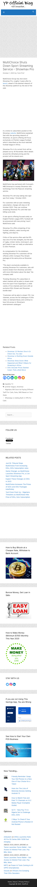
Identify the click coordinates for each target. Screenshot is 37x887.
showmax (20, 387)
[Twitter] (8, 377)
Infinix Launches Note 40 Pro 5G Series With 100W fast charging (17, 839)
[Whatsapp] (15, 377)
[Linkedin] (12, 377)
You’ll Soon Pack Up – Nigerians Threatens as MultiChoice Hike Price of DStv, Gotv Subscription (18, 494)
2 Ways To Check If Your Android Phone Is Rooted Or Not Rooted (22, 821)
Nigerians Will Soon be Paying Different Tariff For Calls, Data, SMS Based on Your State (18, 392)
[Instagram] (19, 377)
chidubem (7, 837)
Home (10, 882)
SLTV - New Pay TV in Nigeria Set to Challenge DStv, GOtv (21, 812)
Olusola (6, 871)
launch (5, 83)
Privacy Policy (23, 882)
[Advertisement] (18, 35)
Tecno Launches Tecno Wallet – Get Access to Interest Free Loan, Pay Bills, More (17, 849)
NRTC (6, 865)
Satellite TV (9, 384)
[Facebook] (4, 377)
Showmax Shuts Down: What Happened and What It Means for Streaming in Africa (19, 363)
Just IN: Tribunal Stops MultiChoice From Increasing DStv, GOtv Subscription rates (17, 465)
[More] (23, 377)
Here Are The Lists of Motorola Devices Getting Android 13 (21, 790)
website (13, 133)
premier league (10, 387)
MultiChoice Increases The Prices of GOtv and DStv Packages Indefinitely (18, 486)
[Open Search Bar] (33, 11)
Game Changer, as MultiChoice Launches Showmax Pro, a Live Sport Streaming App (18, 473)
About (15, 882)
